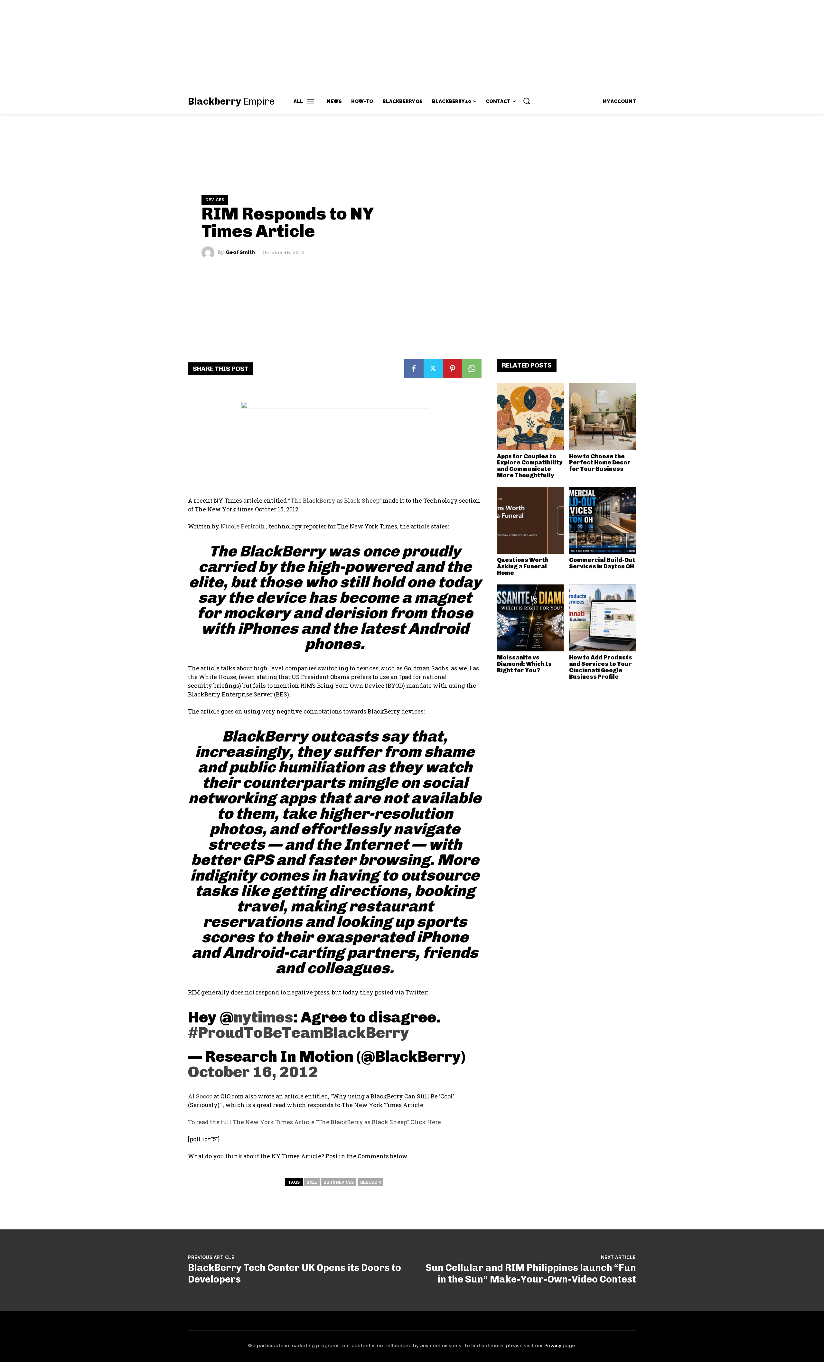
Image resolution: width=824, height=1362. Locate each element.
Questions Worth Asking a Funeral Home (522, 566)
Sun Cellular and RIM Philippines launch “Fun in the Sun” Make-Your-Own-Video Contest (531, 1273)
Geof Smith (240, 252)
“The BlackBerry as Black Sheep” (334, 500)
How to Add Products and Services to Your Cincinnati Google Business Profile (600, 667)
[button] (526, 101)
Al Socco (200, 1096)
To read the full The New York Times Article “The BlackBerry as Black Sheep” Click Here (314, 1122)
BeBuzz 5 (370, 1182)
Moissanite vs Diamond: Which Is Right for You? (524, 664)
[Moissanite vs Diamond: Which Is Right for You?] (530, 618)
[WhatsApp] (472, 368)
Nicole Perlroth (243, 526)
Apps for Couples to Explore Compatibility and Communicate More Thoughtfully (529, 466)
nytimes (263, 1017)
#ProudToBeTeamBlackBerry (298, 1032)
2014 (312, 1182)
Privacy (552, 1345)
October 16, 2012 (253, 1072)
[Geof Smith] (209, 252)
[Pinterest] (452, 368)
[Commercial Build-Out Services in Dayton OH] (602, 520)
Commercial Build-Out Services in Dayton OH (602, 563)
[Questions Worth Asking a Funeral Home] (530, 520)
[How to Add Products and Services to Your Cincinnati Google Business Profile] (602, 618)
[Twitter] (433, 368)
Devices (214, 199)
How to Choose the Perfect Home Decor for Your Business (600, 463)
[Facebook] (414, 368)
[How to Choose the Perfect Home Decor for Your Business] (602, 416)
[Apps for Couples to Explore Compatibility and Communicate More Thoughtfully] (530, 416)
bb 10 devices (338, 1182)
